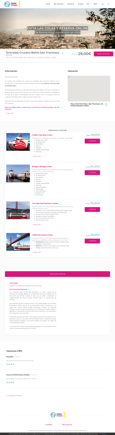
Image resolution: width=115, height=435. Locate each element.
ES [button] (88, 4)
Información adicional (57, 274)
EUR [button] (95, 4)
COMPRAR (92, 141)
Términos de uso (59, 430)
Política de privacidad (71, 430)
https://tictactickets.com (46, 430)
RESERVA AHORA (104, 54)
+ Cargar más (36, 156)
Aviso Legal (83, 430)
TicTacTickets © (33, 430)
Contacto (70, 4)
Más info (104, 433)
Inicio (48, 4)
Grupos (80, 4)
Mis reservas (59, 4)
